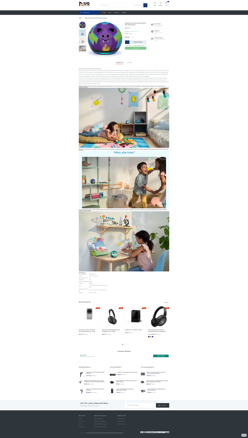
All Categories (137, 5)
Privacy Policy (120, 418)
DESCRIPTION (119, 62)
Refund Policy (120, 421)
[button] (166, 4)
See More (166, 302)
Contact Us (81, 426)
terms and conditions (139, 45)
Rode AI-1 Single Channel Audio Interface (127, 372)
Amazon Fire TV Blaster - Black (133, 329)
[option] (105, 39)
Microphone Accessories (100, 426)
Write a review (160, 355)
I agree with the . (135, 45)
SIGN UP (164, 405)
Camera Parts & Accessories (101, 424)
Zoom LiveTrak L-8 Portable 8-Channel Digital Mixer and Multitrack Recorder (157, 381)
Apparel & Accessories (100, 415)
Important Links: (121, 415)
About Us (116, 12)
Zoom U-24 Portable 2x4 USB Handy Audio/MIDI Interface (124, 390)
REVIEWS (129, 62)
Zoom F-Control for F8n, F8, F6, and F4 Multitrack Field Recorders (156, 373)
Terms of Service (121, 424)
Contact (124, 12)
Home (104, 12)
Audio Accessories (98, 418)
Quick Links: (82, 415)
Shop (110, 12)
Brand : (126, 33)
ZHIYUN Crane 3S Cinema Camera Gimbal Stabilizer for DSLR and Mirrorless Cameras (94, 381)
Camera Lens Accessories (100, 421)
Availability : (128, 31)
